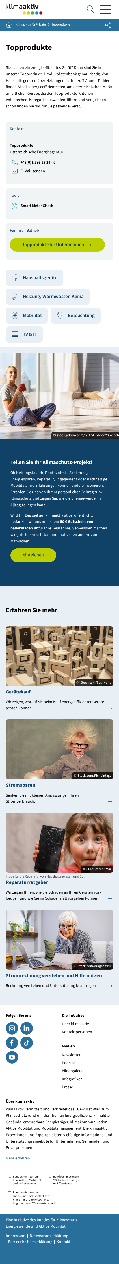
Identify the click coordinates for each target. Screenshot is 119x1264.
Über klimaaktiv (75, 1024)
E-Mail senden (33, 171)
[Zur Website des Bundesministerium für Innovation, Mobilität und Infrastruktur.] (24, 1180)
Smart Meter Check (37, 206)
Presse (67, 1087)
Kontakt (63, 1242)
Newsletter (71, 1055)
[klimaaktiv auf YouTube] (12, 1057)
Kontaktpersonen (77, 1032)
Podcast (69, 1063)
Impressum (15, 1236)
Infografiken (72, 1079)
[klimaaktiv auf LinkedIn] (26, 1028)
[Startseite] (24, 9)
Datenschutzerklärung (49, 1236)
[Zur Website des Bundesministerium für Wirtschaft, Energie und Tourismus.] (64, 1180)
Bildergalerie (72, 1071)
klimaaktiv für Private (31, 24)
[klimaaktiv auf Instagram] (12, 1028)
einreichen (33, 555)
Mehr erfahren (18, 1158)
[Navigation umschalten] (105, 9)
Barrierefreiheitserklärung (30, 1242)
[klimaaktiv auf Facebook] (12, 1043)
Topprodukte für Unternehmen (53, 244)
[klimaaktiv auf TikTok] (26, 1043)
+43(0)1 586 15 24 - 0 (38, 162)
